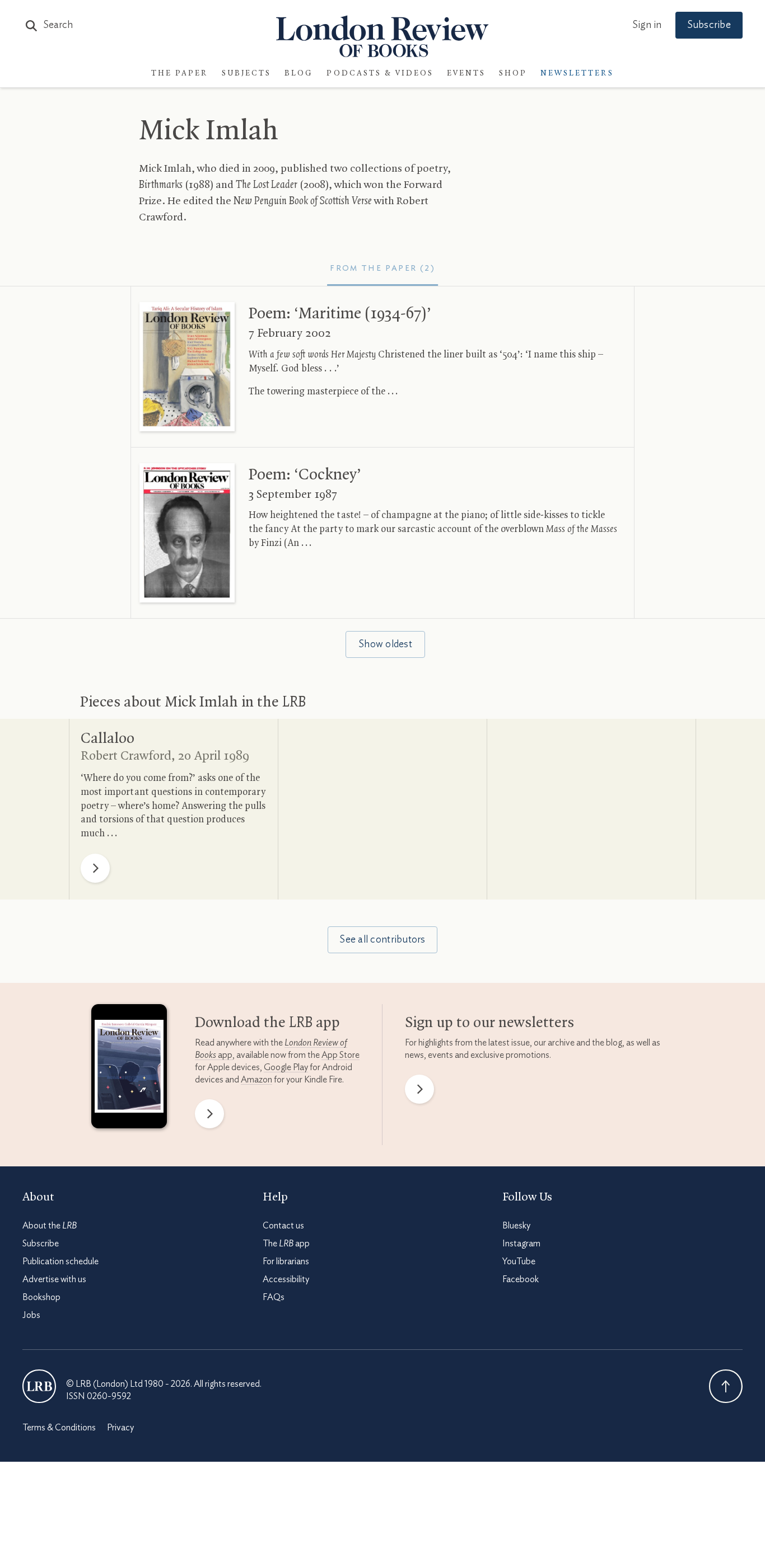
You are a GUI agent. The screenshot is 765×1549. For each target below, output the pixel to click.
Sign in (646, 25)
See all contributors (382, 940)
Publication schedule (60, 1261)
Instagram (521, 1243)
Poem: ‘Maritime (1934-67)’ (340, 313)
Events (466, 73)
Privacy (120, 1427)
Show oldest (385, 644)
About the (49, 1225)
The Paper (179, 73)
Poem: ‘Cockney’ (305, 475)
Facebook (520, 1279)
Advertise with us (54, 1279)
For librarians (286, 1261)
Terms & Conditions (59, 1427)
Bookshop (41, 1297)
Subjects (246, 73)
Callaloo (107, 739)
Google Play (286, 1067)
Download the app (267, 1023)
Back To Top (726, 1386)
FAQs (273, 1297)
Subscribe (709, 25)
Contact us (283, 1225)
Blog (298, 73)
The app (286, 1243)
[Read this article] (187, 366)
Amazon (256, 1079)
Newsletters (577, 73)
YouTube (518, 1261)
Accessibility (286, 1279)
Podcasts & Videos (379, 73)
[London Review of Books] (39, 1386)
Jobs (31, 1315)
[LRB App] (129, 1069)
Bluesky (516, 1225)
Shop (513, 73)
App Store (340, 1055)
